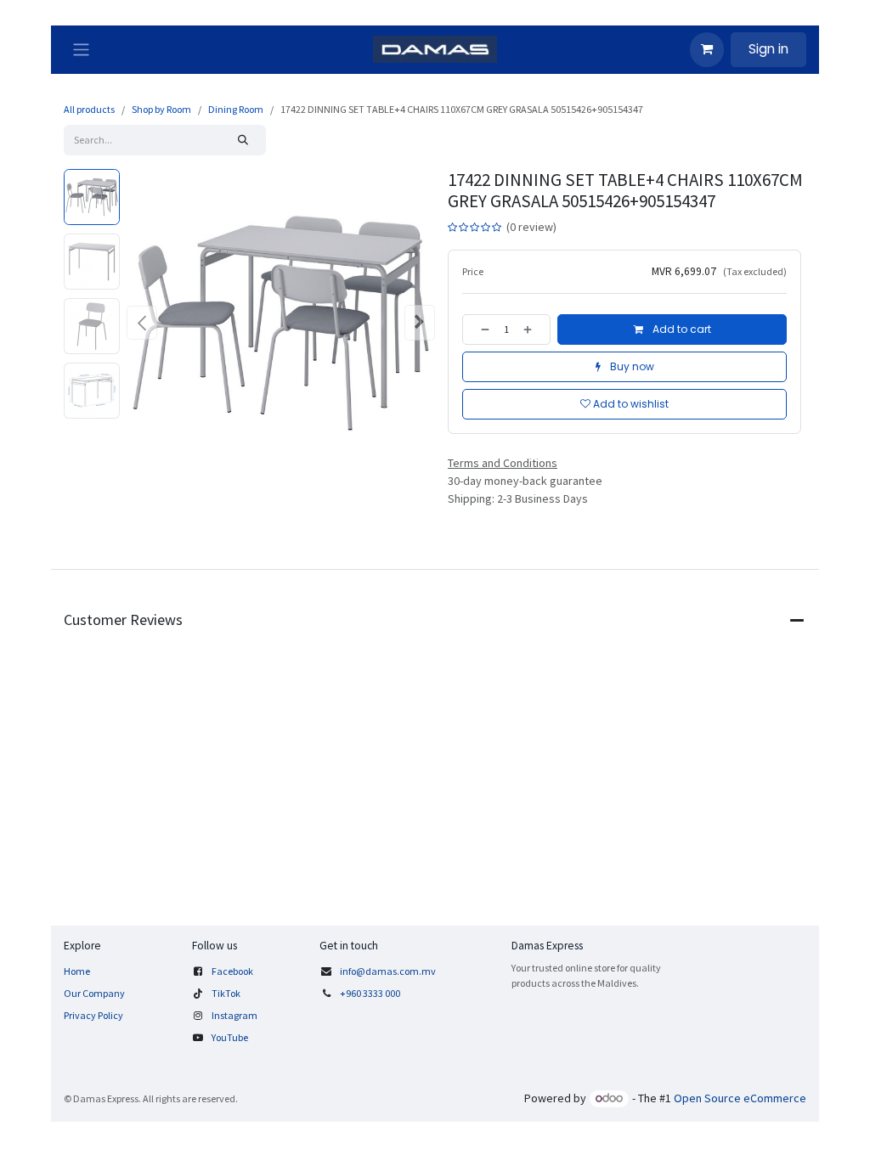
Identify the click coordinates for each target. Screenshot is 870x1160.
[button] (142, 323)
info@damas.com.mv (388, 971)
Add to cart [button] (680, 329)
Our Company (94, 993)
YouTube (230, 1037)
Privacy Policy (93, 1015)
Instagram (234, 1015)
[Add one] (533, 329)
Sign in (768, 49)
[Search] (243, 140)
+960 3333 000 (371, 993)
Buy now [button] (630, 366)
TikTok (226, 993)
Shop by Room (161, 109)
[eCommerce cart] (707, 49)
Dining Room (235, 109)
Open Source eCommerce (740, 1098)
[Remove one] (480, 329)
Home (77, 971)
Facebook (232, 971)
